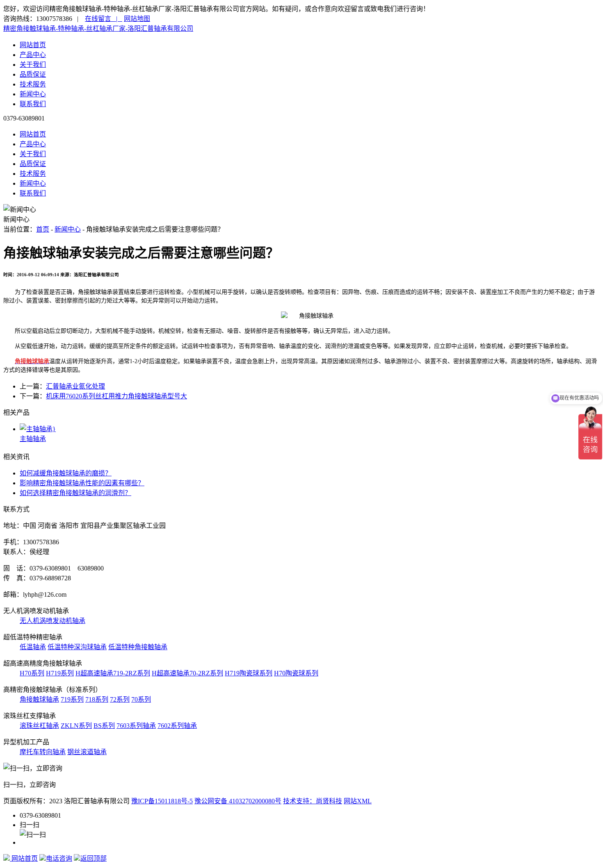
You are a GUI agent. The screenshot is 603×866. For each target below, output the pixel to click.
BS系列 (104, 725)
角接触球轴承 (39, 699)
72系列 (120, 699)
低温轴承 (33, 646)
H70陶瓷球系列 (296, 673)
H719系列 (60, 673)
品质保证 (33, 74)
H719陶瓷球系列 (248, 673)
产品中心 (33, 54)
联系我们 (33, 103)
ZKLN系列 (76, 725)
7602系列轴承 (177, 725)
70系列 (141, 699)
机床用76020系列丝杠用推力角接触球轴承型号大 (116, 396)
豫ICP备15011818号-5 (162, 801)
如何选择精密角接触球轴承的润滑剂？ (75, 492)
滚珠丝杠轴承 (39, 725)
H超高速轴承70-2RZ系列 (187, 673)
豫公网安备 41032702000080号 (237, 801)
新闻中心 (33, 94)
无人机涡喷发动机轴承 (52, 620)
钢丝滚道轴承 (87, 751)
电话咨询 (59, 858)
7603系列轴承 (136, 725)
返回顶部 (93, 858)
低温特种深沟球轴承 (77, 646)
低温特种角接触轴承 (137, 646)
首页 (42, 229)
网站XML (358, 801)
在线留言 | (103, 18)
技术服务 (33, 84)
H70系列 (32, 673)
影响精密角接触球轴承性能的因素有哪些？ (82, 483)
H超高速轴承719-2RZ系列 (112, 673)
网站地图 (137, 18)
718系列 (96, 699)
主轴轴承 (33, 438)
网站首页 (33, 44)
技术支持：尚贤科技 (312, 801)
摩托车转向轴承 (43, 751)
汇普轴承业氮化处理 (75, 386)
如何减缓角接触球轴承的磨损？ (66, 473)
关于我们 (33, 64)
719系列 (72, 699)
